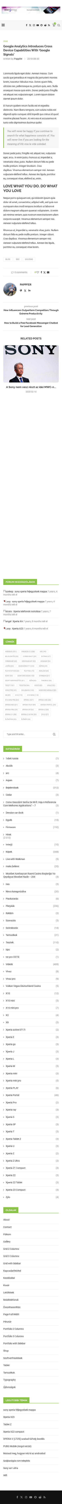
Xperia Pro (11, 710)
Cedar (32, 794)
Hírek (8, 834)
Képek (43, 666)
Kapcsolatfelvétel (12, 1270)
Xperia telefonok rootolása (27, 611)
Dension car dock (32, 812)
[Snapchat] (41, 25)
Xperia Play (29, 705)
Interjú (32, 844)
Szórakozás (32, 928)
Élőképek (10, 719)
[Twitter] (30, 25)
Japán (9, 666)
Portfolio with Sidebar (14, 1343)
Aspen (32, 780)
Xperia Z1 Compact (32, 1168)
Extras (46, 656)
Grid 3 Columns (11, 1256)
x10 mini (33, 695)
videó (38, 685)
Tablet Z (7, 1424)
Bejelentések (32, 787)
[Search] (58, 25)
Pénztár (7, 1321)
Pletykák (32, 906)
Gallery (6, 1241)
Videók (32, 964)
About (6, 1219)
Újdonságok (9, 1387)
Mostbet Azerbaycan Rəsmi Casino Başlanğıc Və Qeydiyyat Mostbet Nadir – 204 (31, 875)
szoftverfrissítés (14, 680)
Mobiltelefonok (11, 1299)
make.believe (32, 866)
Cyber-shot (29, 656)
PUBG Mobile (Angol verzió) (17, 1446)
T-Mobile (46, 680)
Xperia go (32, 1044)
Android (11, 651)
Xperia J (32, 1051)
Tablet (6, 1365)
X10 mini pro (12, 700)
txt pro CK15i (32, 957)
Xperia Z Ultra (29, 714)
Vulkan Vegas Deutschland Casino (32, 986)
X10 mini (32, 1000)
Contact (7, 1227)
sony (9, 676)
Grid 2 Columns (11, 1249)
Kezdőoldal (9, 1278)
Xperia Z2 (32, 1175)
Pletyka (29, 671)
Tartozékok (32, 935)
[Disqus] (31, 440)
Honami (45, 661)
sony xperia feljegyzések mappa (31, 591)
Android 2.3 (28, 651)
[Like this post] (38, 272)
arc (32, 773)
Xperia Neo (11, 705)
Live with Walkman (32, 859)
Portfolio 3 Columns (13, 1336)
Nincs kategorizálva (32, 891)
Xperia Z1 (10, 714)
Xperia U (32, 1146)
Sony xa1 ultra (10, 1468)
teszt (9, 685)
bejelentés (11, 656)
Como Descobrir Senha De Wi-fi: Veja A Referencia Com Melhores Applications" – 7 (31, 804)
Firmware (11, 661)
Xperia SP (28, 710)
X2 (32, 1015)
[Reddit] (45, 25)
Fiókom (7, 1234)
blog (7, 259)
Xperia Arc (44, 700)
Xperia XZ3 (17, 628)
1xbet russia (32, 758)
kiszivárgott (26, 666)
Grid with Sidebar (12, 1263)
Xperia (29, 700)
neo (32, 884)
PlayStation (12, 671)
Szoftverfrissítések (12, 1358)
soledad (29, 259)
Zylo (45, 714)
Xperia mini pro (32, 1080)
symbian (44, 676)
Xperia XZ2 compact (13, 1431)
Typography (9, 1379)
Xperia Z (43, 710)
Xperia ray (32, 1109)
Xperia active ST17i (32, 1029)
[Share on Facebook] (41, 272)
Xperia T (32, 1131)
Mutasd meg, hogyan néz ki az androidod (24, 1453)
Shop (6, 1350)
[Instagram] (34, 25)
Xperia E (32, 1037)
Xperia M (32, 1066)
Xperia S (32, 1117)
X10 (18, 695)
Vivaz (51, 685)
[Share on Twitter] (44, 272)
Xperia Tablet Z (32, 1139)
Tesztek (24, 685)
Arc (43, 651)
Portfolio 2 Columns (13, 1329)
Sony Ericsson (26, 676)
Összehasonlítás (11, 1307)
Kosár (6, 1285)
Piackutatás (32, 898)
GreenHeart (29, 661)
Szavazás (32, 920)
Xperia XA (18, 621)
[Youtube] (38, 25)
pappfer (18, 58)
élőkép (25, 719)
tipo (32, 949)
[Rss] (49, 25)
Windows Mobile (47, 690)
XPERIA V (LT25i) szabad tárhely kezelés (23, 1439)
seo (17, 259)
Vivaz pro (11, 690)
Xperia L (32, 1058)
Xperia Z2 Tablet (32, 1182)
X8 (7, 695)
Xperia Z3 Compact (32, 1189)
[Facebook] (26, 25)
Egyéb (32, 820)
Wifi (5, 1475)
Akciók (32, 765)
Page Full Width (11, 1314)
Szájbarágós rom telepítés (16, 1460)
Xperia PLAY (32, 1088)
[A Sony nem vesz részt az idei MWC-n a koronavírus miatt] (31, 363)
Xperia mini (32, 1073)
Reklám (44, 671)
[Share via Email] (48, 272)
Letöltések (8, 1292)
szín (32, 680)
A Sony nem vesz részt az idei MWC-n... (31, 387)
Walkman (27, 690)
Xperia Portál (48, 705)
